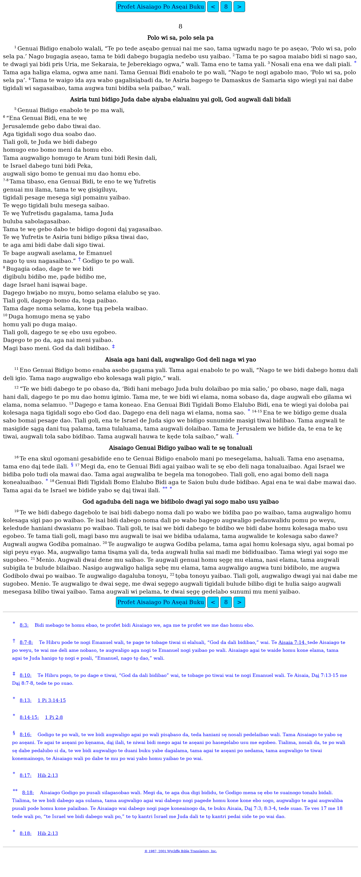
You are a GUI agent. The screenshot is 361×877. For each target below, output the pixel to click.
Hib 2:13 (48, 775)
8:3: (24, 625)
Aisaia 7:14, (292, 642)
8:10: (25, 675)
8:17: (25, 775)
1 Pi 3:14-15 (52, 700)
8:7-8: (26, 642)
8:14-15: (29, 717)
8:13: (25, 700)
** (165, 488)
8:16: (25, 734)
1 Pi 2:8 (54, 717)
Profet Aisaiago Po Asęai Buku (160, 6)
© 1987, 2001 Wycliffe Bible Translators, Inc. (180, 851)
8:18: (28, 792)
